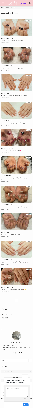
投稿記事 (5, 318)
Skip (21, 404)
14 (3, 389)
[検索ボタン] (30, 3)
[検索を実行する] (30, 360)
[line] (19, 353)
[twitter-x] (13, 353)
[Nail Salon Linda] (16, 3)
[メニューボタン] (3, 3)
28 (3, 395)
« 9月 (2, 398)
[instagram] (15, 353)
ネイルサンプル (7, 314)
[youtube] (22, 353)
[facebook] (11, 353)
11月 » (30, 398)
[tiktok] (17, 353)
